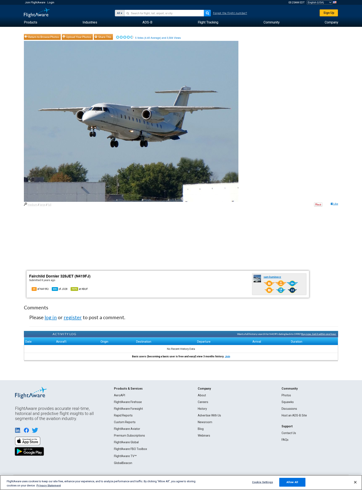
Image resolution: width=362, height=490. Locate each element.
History (202, 408)
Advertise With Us (209, 415)
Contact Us (289, 433)
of (60, 289)
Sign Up (328, 12)
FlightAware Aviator (127, 428)
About (202, 395)
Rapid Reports (123, 415)
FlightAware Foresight (128, 408)
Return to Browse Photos (43, 37)
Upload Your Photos (78, 37)
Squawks (288, 402)
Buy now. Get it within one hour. (318, 334)
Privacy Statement (48, 485)
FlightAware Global (126, 442)
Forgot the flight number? (230, 13)
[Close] (355, 482)
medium (32, 204)
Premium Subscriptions (129, 435)
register (73, 317)
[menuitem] (30, 22)
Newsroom (205, 422)
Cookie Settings (262, 482)
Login (50, 2)
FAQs (285, 439)
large (42, 204)
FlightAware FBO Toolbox (130, 449)
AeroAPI (119, 395)
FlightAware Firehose (128, 402)
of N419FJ (41, 289)
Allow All (292, 482)
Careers (203, 402)
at (80, 289)
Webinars (204, 435)
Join (227, 356)
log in (51, 317)
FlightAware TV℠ (125, 456)
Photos (286, 395)
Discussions (289, 408)
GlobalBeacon (123, 463)
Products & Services (128, 388)
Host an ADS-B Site (294, 415)
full (49, 204)
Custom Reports (125, 422)
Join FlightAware (35, 2)
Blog (201, 428)
